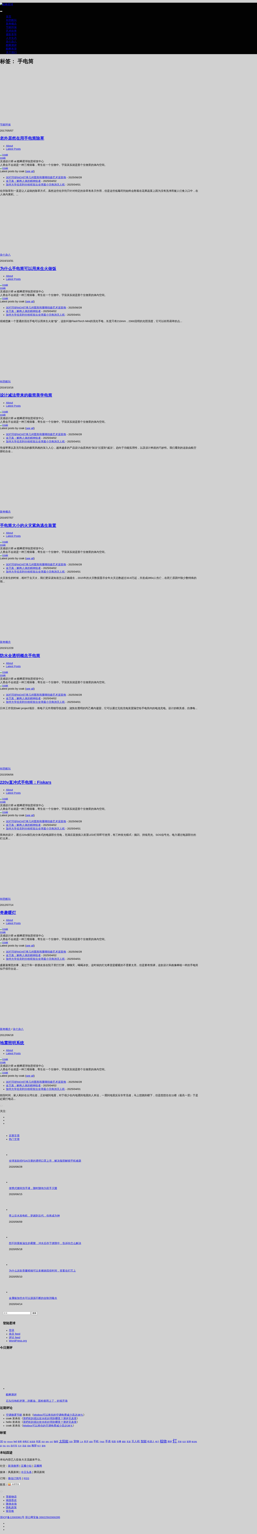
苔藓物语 (11, 1496)
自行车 (14, 1445)
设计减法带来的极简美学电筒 (26, 395)
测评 (169, 1441)
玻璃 (189, 1441)
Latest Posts (13, 148)
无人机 (135, 1441)
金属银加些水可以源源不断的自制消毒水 (33, 1298)
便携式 (25, 1441)
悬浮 (86, 1441)
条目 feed (14, 1333)
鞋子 (39, 1446)
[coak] (4, 154)
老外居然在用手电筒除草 (22, 138)
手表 (108, 1441)
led (15, 1441)
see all (30, 171)
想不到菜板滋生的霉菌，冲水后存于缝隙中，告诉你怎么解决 (45, 1243)
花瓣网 (38, 1465)
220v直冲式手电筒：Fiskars (25, 782)
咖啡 (56, 1441)
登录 (11, 1330)
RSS (26, 1478)
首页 (8, 16)
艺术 (20, 1446)
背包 (8, 1446)
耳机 (4, 1446)
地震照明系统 (12, 1042)
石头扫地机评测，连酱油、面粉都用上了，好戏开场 (37, 1400)
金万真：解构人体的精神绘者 (23, 181)
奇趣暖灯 (8, 912)
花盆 (24, 1446)
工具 (81, 1442)
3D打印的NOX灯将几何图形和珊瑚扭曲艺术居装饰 (36, 177)
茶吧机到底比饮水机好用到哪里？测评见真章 (50, 1418)
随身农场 (11, 1503)
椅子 (157, 1442)
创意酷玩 (11, 20)
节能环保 (11, 27)
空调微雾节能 (14, 1414)
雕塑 (34, 1445)
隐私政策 (11, 1507)
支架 (129, 1441)
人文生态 (11, 38)
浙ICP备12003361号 (12, 1517)
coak (3, 157)
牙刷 (180, 1442)
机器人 (151, 1441)
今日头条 (26, 1472)
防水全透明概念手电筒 (20, 655)
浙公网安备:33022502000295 (42, 1517)
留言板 (10, 1511)
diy (5, 1442)
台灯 (51, 1442)
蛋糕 (29, 1446)
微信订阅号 (14, 1478)
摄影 (124, 1442)
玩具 (184, 1442)
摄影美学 (11, 34)
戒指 (91, 1442)
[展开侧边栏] (1, 1105)
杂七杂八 (11, 41)
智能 (144, 1441)
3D (1, 1441)
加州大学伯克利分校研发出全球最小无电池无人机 (35, 184)
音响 (44, 1446)
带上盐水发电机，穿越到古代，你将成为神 (34, 1215)
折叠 (119, 1441)
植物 (163, 1441)
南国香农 (11, 1500)
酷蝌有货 (11, 48)
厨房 (43, 1442)
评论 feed (14, 1337)
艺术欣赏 (11, 30)
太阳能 (63, 1441)
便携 (20, 1441)
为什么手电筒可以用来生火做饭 (28, 268)
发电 (47, 1442)
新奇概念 (11, 23)
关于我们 (11, 52)
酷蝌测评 (11, 45)
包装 (38, 1441)
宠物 (76, 1441)
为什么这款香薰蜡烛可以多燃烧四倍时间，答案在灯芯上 (42, 1270)
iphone (10, 1442)
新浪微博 (13, 1465)
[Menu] (1, 11)
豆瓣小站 (26, 1465)
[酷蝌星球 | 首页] (6, 4)
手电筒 (101, 1442)
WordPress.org (18, 1340)
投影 (114, 1441)
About (9, 145)
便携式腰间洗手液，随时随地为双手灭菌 (33, 1188)
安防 (71, 1442)
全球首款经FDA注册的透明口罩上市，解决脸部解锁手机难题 (45, 1160)
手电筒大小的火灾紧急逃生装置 (28, 525)
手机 (96, 1441)
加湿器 (32, 1442)
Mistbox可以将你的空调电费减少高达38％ (58, 1414)
